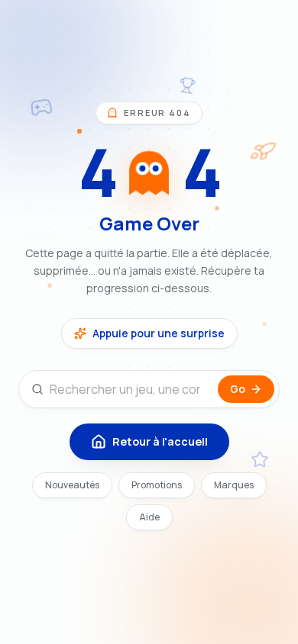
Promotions (156, 484)
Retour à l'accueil (160, 441)
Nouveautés (72, 484)
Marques (234, 484)
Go (237, 389)
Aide (149, 516)
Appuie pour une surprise (158, 333)
